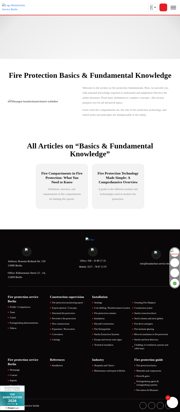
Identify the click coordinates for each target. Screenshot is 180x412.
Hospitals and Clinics (104, 365)
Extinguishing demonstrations (24, 323)
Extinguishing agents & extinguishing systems (147, 383)
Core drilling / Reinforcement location (112, 308)
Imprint (13, 380)
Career (13, 317)
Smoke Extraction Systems (106, 334)
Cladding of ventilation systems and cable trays (151, 347)
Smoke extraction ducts (145, 313)
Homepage (15, 370)
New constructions (60, 323)
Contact (13, 375)
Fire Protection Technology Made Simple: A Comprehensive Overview (118, 177)
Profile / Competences (20, 307)
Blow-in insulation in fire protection (151, 334)
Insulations (99, 318)
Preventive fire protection (64, 318)
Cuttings (56, 339)
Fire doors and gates (143, 323)
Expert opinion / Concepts (64, 308)
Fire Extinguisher (102, 329)
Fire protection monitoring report (67, 302)
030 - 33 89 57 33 (97, 261)
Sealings (98, 302)
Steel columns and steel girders (148, 318)
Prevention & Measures (147, 390)
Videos (13, 328)
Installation (57, 365)
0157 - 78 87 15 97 (97, 267)
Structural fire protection (63, 313)
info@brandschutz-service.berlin (156, 263)
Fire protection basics (146, 365)
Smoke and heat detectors (146, 339)
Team (12, 312)
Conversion (57, 334)
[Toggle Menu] (173, 7)
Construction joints (143, 308)
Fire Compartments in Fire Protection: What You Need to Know (61, 177)
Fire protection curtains (105, 313)
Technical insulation (103, 345)
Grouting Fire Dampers (145, 302)
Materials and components (148, 370)
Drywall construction (104, 323)
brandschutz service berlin (24, 405)
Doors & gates (143, 376)
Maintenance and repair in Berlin (109, 370)
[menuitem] (153, 7)
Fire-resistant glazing (144, 329)
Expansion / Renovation (63, 329)
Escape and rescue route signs (108, 339)
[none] (153, 7)
